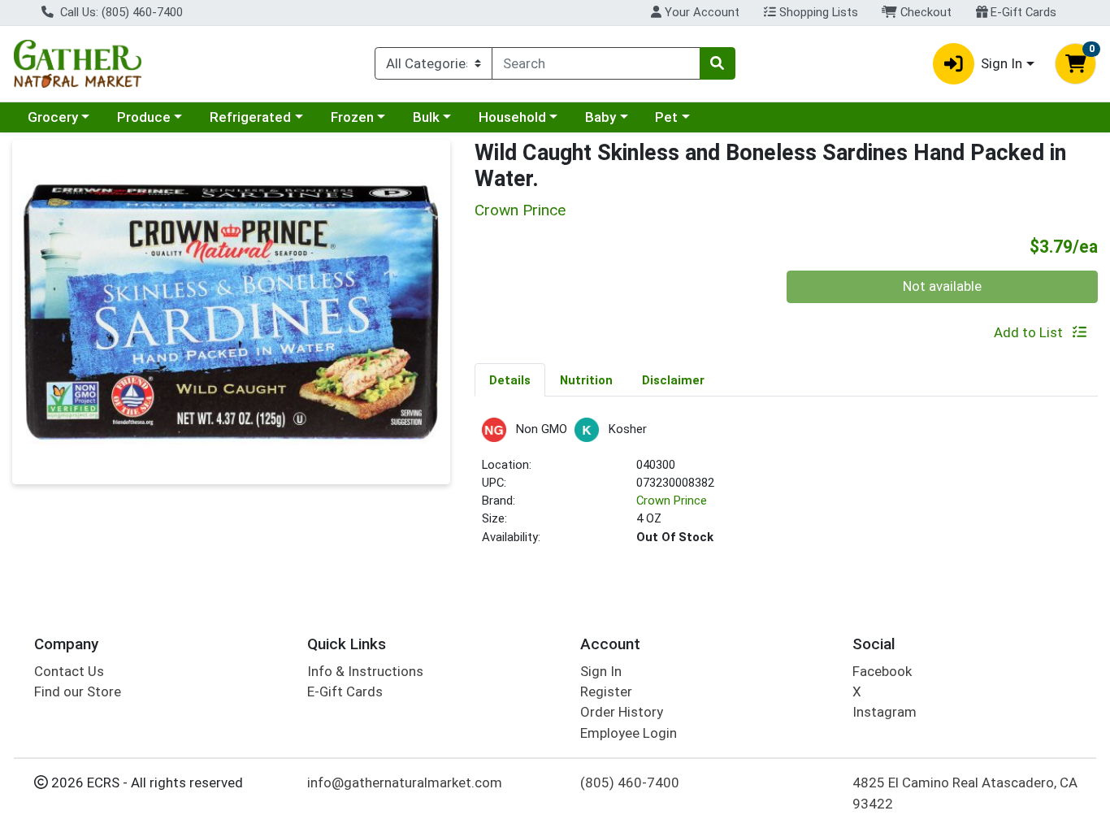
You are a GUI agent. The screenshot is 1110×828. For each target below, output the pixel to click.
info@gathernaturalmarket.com (404, 782)
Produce (144, 117)
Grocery (53, 117)
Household (512, 117)
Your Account (700, 12)
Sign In (601, 671)
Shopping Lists (817, 12)
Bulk (426, 117)
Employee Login (628, 733)
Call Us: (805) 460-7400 (120, 12)
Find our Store (77, 691)
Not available (942, 286)
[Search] (717, 63)
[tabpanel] (786, 489)
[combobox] (596, 63)
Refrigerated (250, 117)
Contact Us (69, 671)
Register (606, 691)
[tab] (510, 379)
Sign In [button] (1001, 63)
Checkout (924, 12)
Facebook (882, 671)
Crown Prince (671, 500)
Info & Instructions (365, 671)
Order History (621, 712)
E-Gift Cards (1021, 12)
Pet (666, 117)
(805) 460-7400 (629, 782)
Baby (600, 117)
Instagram (884, 712)
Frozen (352, 117)
